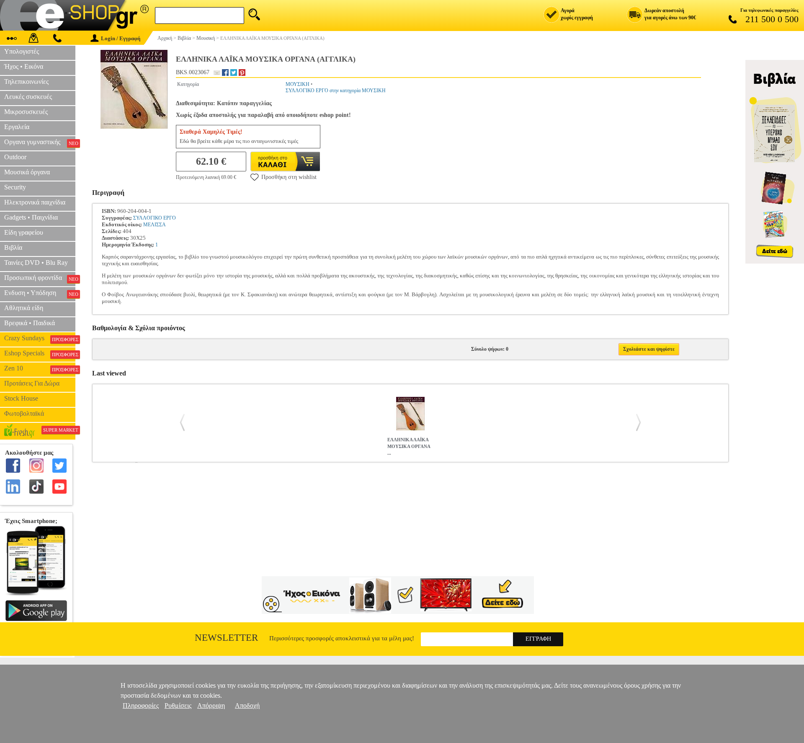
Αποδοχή (247, 705)
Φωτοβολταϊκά (24, 413)
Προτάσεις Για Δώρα (31, 383)
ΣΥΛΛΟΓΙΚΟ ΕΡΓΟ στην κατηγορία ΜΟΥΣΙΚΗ (336, 90)
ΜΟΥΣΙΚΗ (297, 84)
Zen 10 (39, 368)
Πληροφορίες (141, 705)
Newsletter (226, 637)
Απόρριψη (211, 705)
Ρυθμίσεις (178, 705)
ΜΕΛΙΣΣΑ (154, 225)
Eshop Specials (39, 353)
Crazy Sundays (39, 338)
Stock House (21, 398)
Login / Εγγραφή (120, 38)
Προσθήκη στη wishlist (289, 177)
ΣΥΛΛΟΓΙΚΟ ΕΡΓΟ (154, 218)
